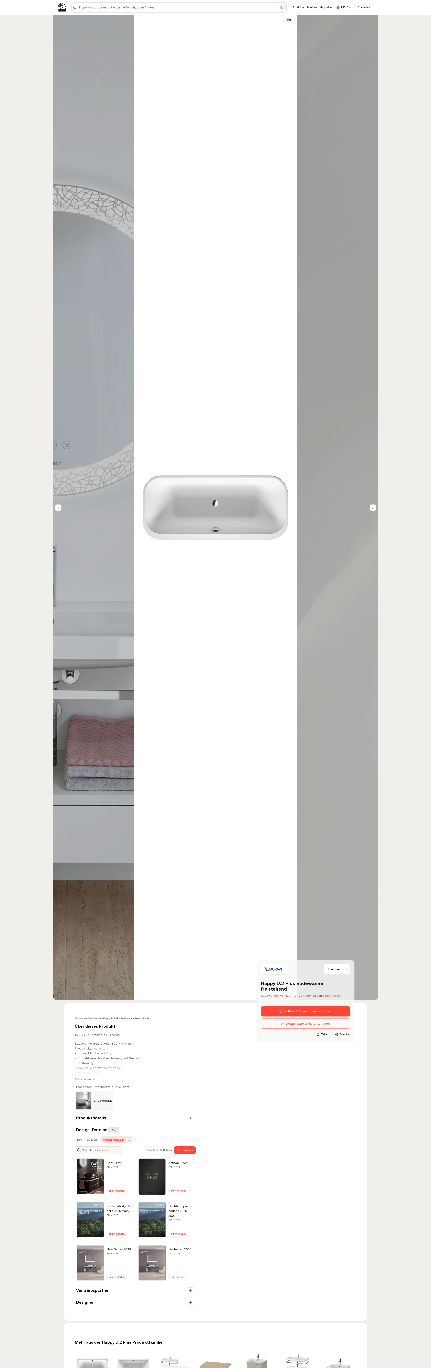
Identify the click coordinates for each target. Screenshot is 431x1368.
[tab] (79, 1139)
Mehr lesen (83, 1079)
